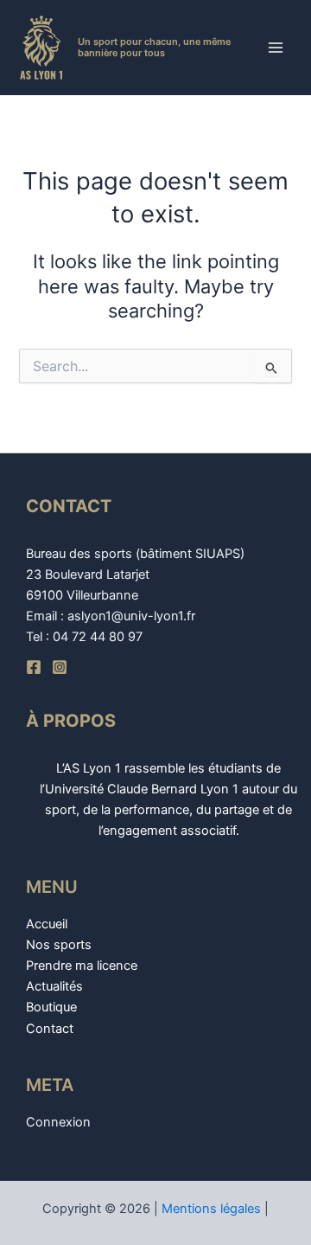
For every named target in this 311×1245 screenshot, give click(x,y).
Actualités (54, 986)
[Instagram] (59, 667)
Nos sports (59, 945)
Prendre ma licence (81, 965)
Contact (49, 1028)
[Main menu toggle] (275, 47)
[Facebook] (33, 667)
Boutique (51, 1007)
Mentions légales (211, 1208)
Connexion (58, 1122)
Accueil (46, 924)
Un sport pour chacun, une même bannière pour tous (154, 47)
